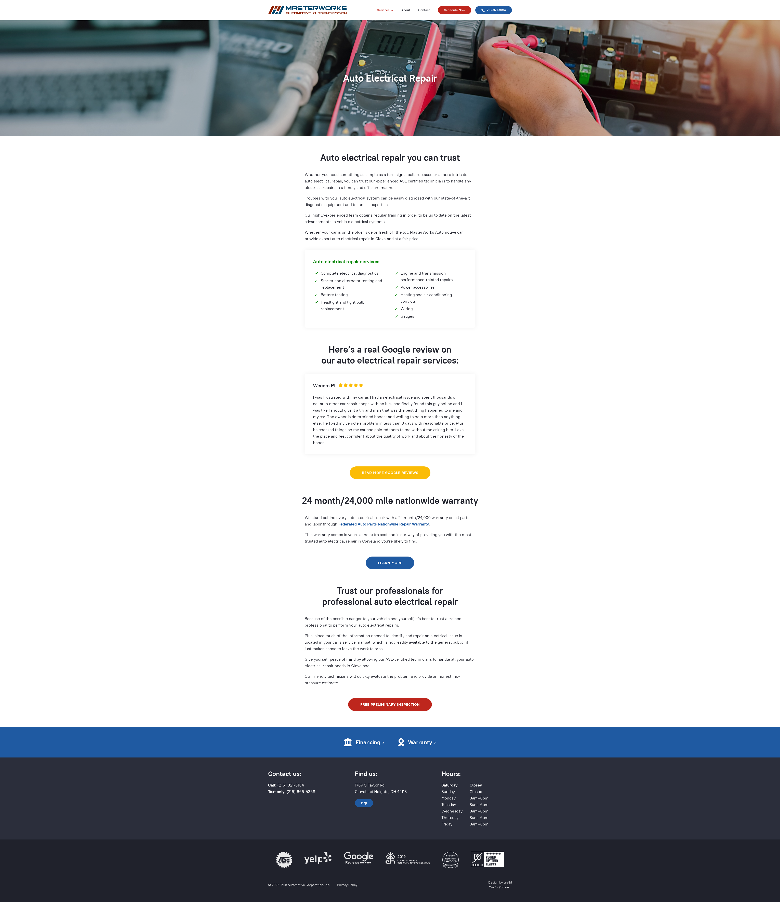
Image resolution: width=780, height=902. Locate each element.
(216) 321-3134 (286, 785)
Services (383, 10)
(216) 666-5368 (291, 791)
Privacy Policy (347, 885)
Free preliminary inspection (390, 704)
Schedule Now (454, 10)
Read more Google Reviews (390, 472)
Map (364, 803)
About (405, 10)
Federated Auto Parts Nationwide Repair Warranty (383, 524)
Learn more (390, 562)
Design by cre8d (500, 882)
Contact (424, 10)
